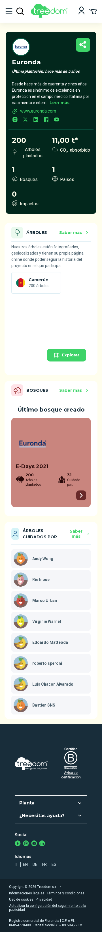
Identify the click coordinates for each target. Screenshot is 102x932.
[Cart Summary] (93, 11)
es (54, 864)
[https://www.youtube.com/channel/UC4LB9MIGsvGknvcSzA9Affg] (34, 843)
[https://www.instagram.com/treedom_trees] (26, 843)
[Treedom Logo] (50, 16)
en (25, 864)
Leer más (59, 102)
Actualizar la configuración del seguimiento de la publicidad (47, 908)
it (16, 864)
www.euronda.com (38, 111)
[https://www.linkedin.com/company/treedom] (42, 843)
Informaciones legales (26, 893)
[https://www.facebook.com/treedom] (18, 843)
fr (44, 864)
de (35, 864)
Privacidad (44, 899)
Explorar (70, 355)
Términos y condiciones (65, 893)
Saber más (70, 232)
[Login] (81, 11)
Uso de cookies (21, 899)
